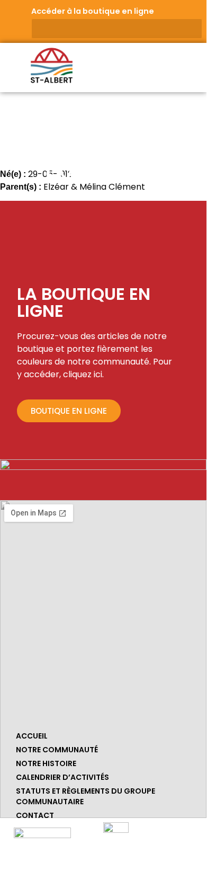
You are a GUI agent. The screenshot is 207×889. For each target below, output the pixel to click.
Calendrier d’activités (62, 777)
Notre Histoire (46, 763)
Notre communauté (57, 749)
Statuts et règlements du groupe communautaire (85, 796)
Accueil (32, 736)
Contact (35, 815)
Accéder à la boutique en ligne (92, 11)
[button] (193, 64)
